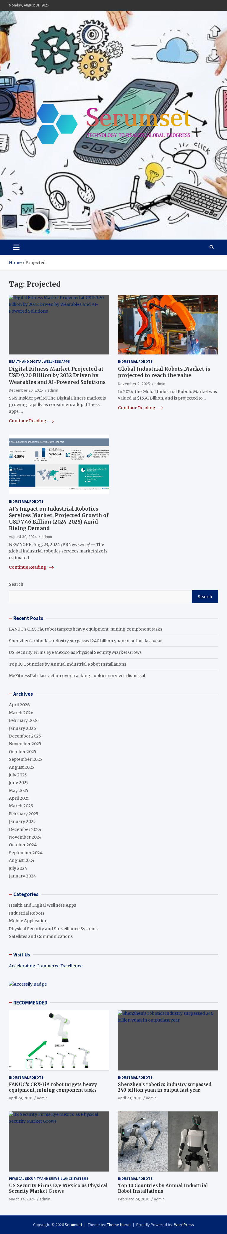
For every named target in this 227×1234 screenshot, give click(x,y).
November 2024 (25, 837)
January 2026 (22, 728)
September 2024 (26, 852)
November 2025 (25, 743)
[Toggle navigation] (16, 247)
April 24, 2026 (20, 1098)
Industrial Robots (135, 361)
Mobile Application (28, 920)
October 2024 (23, 844)
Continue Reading (28, 420)
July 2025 (18, 775)
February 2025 (23, 813)
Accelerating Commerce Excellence (45, 966)
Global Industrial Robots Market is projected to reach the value (164, 372)
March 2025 (21, 806)
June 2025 (19, 782)
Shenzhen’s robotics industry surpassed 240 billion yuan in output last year (85, 641)
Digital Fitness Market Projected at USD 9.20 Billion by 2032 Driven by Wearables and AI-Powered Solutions (57, 375)
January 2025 (22, 821)
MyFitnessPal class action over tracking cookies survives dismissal (77, 675)
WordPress (184, 1224)
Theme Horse (119, 1224)
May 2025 (18, 790)
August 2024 (22, 860)
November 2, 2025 (134, 383)
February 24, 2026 (133, 1199)
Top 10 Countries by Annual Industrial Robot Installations (67, 664)
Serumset (73, 1224)
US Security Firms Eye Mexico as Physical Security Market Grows (75, 652)
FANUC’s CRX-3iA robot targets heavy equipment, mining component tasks (85, 629)
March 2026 (21, 712)
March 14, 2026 (22, 1199)
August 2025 (21, 767)
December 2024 (25, 829)
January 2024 (22, 876)
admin (53, 390)
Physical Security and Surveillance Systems (53, 928)
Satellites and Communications (41, 936)
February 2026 (24, 720)
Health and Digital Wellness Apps (39, 361)
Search (16, 584)
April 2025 (19, 798)
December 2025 (25, 736)
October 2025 (22, 751)
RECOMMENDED (30, 1002)
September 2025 (25, 759)
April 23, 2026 (129, 1098)
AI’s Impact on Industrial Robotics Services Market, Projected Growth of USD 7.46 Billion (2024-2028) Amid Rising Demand (58, 519)
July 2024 (18, 868)
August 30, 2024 (23, 536)
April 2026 (19, 704)
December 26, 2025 (26, 390)
